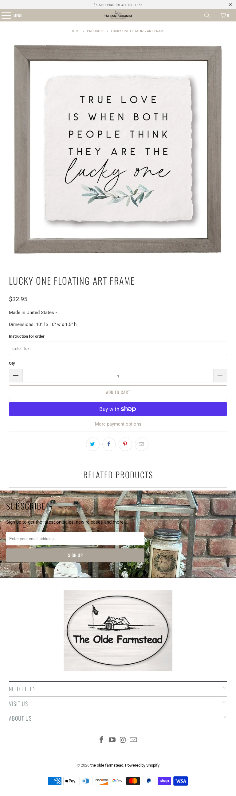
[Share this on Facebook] (109, 444)
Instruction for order (27, 336)
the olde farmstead (106, 765)
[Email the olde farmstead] (133, 740)
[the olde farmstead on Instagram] (123, 740)
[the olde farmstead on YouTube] (112, 740)
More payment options (118, 424)
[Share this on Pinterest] (125, 444)
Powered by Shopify (142, 765)
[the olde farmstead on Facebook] (101, 740)
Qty (12, 363)
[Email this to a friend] (141, 444)
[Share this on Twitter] (93, 444)
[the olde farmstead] (118, 15)
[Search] (207, 15)
